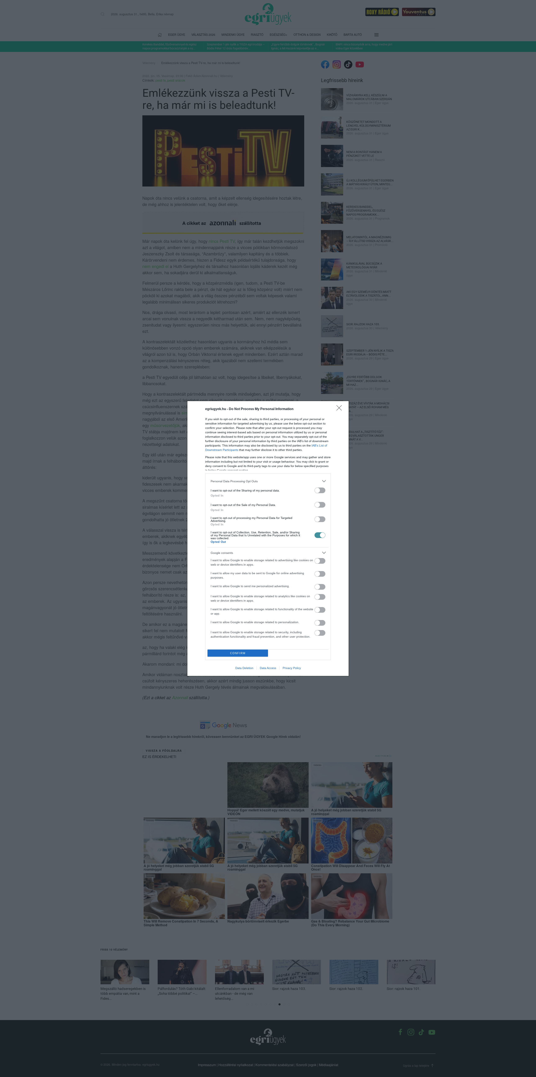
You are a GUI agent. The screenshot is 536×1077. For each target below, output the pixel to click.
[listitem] (268, 481)
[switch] (319, 490)
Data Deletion (244, 668)
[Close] (340, 409)
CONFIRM (238, 653)
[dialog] (268, 538)
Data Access (268, 668)
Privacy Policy (292, 668)
